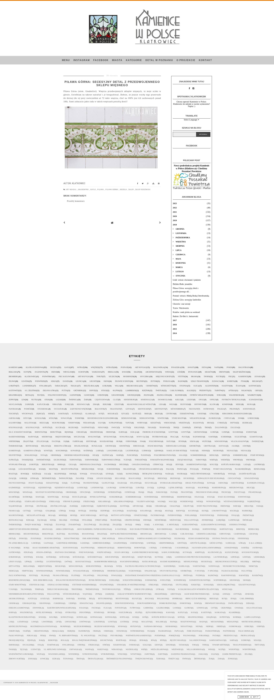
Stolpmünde (105, 585)
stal (40, 645)
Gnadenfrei (83, 189)
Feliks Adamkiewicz (197, 538)
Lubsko (145, 451)
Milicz (249, 488)
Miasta (117, 60)
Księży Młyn (143, 557)
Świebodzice (14, 446)
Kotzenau (28, 488)
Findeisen (242, 538)
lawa (33, 622)
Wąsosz (86, 594)
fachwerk (109, 465)
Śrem (207, 428)
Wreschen (168, 423)
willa (117, 386)
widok (146, 520)
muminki (64, 626)
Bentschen (31, 446)
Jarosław (13, 418)
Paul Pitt (245, 571)
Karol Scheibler (169, 552)
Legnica (79, 381)
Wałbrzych (252, 395)
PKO (140, 492)
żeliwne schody (122, 381)
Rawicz (39, 497)
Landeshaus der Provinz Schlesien (191, 557)
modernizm (128, 377)
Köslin (52, 418)
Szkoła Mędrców (225, 585)
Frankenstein (89, 483)
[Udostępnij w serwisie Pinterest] (159, 184)
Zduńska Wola (57, 506)
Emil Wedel (107, 538)
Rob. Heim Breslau (42, 580)
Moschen (13, 492)
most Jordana (87, 515)
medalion (231, 622)
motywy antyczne (120, 515)
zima (95, 404)
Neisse (205, 451)
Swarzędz (26, 460)
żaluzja (234, 428)
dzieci (236, 506)
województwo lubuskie (20, 654)
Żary (86, 400)
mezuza (43, 423)
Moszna (26, 492)
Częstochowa (101, 400)
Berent (239, 529)
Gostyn (172, 432)
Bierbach (252, 529)
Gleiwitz (74, 395)
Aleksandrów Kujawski (212, 525)
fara (258, 506)
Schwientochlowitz (198, 580)
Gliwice (87, 395)
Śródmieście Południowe (118, 659)
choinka (13, 603)
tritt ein (259, 645)
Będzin (68, 432)
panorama (14, 409)
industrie (83, 612)
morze (62, 515)
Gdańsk (25, 381)
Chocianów (233, 478)
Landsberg (28, 386)
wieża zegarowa (158, 649)
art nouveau (84, 377)
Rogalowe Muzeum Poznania (69, 580)
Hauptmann (86, 548)
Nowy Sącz (142, 437)
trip (175, 428)
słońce (135, 414)
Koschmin (60, 451)
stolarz (86, 520)
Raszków (256, 575)
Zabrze (28, 404)
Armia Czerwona (63, 529)
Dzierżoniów (186, 414)
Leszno (190, 400)
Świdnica (73, 400)
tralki (151, 428)
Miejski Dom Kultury (225, 562)
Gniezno (101, 395)
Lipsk (27, 562)
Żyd (89, 478)
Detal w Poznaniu (159, 60)
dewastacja (85, 603)
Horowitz (138, 548)
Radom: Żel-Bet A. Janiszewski (185, 316)
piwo (51, 636)
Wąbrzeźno (252, 502)
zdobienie (206, 520)
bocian (148, 599)
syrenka (133, 645)
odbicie (247, 626)
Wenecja (226, 589)
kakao (169, 612)
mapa (172, 622)
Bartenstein (208, 529)
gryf (257, 391)
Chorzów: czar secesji (181, 304)
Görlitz (213, 414)
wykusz (121, 654)
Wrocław (67, 372)
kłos (204, 511)
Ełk (63, 483)
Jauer (234, 446)
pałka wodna (15, 636)
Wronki (249, 460)
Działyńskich (70, 538)
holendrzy (25, 612)
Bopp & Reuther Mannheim (122, 534)
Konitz (47, 451)
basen (81, 599)
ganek (176, 608)
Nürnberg (97, 571)
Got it (256, 697)
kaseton (205, 612)
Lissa (161, 404)
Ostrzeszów (113, 492)
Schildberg (114, 497)
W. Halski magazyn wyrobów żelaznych (197, 589)
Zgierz (73, 506)
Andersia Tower (236, 525)
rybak (143, 640)
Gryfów (181, 543)
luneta (111, 622)
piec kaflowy (65, 377)
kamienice (243, 377)
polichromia (155, 441)
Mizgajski (28, 566)
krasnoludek (194, 617)
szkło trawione (198, 381)
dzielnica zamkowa (18, 608)
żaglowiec (220, 428)
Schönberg (219, 580)
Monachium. (74, 566)
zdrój (196, 428)
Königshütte (167, 386)
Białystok (100, 409)
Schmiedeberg (197, 455)
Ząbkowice (86, 506)
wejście (205, 441)
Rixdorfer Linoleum (18, 580)
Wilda (172, 404)
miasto (52, 469)
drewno (223, 372)
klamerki (233, 612)
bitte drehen (104, 599)
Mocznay (78, 437)
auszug (43, 599)
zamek (185, 428)
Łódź (179, 372)
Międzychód (44, 566)
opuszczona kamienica (150, 469)
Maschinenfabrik (128, 562)
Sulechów (239, 437)
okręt (70, 631)
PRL (149, 492)
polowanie (188, 636)
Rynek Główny (97, 497)
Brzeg (158, 414)
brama (194, 377)
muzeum (72, 428)
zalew (214, 654)
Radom (181, 381)
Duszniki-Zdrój (51, 538)
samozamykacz (216, 640)
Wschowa (26, 414)
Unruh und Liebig (142, 589)
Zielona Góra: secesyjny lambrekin (187, 300)
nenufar (102, 428)
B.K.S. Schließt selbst (19, 432)
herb (50, 414)
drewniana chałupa (89, 465)
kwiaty (191, 367)
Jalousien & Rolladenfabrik (205, 548)
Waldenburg (235, 395)
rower (24, 474)
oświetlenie (139, 515)
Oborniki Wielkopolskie (75, 455)
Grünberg (78, 391)
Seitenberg (166, 497)
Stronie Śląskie (70, 502)
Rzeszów (155, 423)
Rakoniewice (227, 575)
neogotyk (185, 626)
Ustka (159, 589)
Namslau (183, 566)
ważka (168, 474)
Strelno (152, 585)
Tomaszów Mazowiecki (161, 460)
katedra (76, 414)
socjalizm (27, 645)
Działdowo (51, 483)
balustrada (244, 367)
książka (210, 617)
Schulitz (164, 580)
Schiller (113, 580)
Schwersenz (150, 497)
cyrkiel (221, 423)
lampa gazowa (251, 617)
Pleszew (145, 455)
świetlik (160, 391)
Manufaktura (82, 562)
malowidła (158, 367)
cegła (71, 465)
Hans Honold (69, 548)
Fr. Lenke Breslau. (17, 543)
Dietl (11, 538)
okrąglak (57, 631)
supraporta (114, 423)
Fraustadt (115, 409)
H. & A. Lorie (254, 543)
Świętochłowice (143, 659)
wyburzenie (106, 654)
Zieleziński (160, 594)
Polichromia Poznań (164, 455)
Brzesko (174, 478)
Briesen (161, 478)
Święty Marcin (32, 525)
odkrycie (13, 631)
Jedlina (27, 552)
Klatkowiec (30, 377)
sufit (26, 372)
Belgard (119, 478)
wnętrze (95, 367)
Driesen (109, 432)
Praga (173, 437)
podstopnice (206, 515)
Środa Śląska (94, 659)
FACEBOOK (101, 60)
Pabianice (160, 492)
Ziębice (39, 414)
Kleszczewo (230, 552)
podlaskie (190, 515)
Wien (198, 502)
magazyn (145, 622)
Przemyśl (203, 391)
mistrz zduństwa (17, 626)
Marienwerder (16, 437)
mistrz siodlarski (250, 622)
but (223, 599)
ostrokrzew (136, 631)
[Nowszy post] (64, 223)
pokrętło (173, 636)
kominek (226, 404)
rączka (41, 520)
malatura (29, 423)
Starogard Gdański (34, 502)
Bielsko (255, 381)
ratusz (170, 441)
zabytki (162, 654)
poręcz (68, 404)
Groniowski (199, 432)
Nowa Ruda (30, 455)
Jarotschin (236, 483)
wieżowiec (176, 649)
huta (57, 612)
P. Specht (212, 571)
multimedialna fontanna (42, 626)
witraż (80, 367)
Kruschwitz (111, 557)
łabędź (219, 520)
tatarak (183, 645)
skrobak (13, 645)
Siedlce (212, 455)
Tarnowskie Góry (110, 460)
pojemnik (159, 636)
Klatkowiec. (214, 552)
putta (64, 391)
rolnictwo (105, 640)
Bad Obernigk (163, 529)
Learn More (244, 697)
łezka (55, 659)
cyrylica (228, 418)
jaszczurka (124, 612)
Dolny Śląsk (35, 483)
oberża (220, 626)
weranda (115, 649)
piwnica (181, 469)
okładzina (128, 469)
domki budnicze (166, 603)
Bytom (154, 381)
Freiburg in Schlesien (153, 432)
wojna (40, 654)
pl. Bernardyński (67, 636)
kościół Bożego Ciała (162, 617)
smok (71, 474)
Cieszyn (118, 404)
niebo (208, 626)
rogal (64, 640)
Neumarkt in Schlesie (233, 566)
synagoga (95, 474)
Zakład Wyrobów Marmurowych (133, 594)
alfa (215, 594)
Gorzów (12, 386)
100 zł (127, 525)
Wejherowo (185, 502)
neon (198, 626)
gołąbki (49, 511)
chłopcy (187, 506)
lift (58, 622)
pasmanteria (211, 631)
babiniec (57, 599)
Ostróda (129, 492)
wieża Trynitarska (199, 474)
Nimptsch (26, 571)
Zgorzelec (213, 418)
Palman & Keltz (228, 571)
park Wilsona (193, 631)
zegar (247, 654)
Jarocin (222, 483)
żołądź (116, 525)
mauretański (15, 515)
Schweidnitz (255, 400)
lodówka (83, 622)
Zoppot (12, 400)
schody (82, 372)
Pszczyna (238, 492)
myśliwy (134, 626)
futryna (134, 608)
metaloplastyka (35, 515)
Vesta (170, 589)
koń (144, 617)
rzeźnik (145, 391)
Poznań (124, 367)
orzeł (95, 631)
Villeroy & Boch (144, 502)
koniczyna (66, 617)
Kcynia (186, 552)
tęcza (22, 649)
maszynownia (187, 622)
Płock (185, 437)
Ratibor (26, 497)
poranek (203, 636)
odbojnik (130, 441)
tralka (74, 386)
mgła (50, 515)
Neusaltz (231, 451)
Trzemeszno (91, 589)
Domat (22, 538)
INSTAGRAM (81, 60)
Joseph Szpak (103, 552)
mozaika (112, 414)
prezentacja (229, 636)
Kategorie (134, 60)
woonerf (72, 654)
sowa (82, 474)
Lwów (67, 562)
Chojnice (109, 446)
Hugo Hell (150, 483)
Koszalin (39, 418)
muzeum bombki (81, 626)
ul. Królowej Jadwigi (54, 649)
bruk (209, 423)
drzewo (224, 506)
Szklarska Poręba (122, 502)
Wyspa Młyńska (16, 465)
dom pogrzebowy (145, 603)
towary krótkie (219, 645)
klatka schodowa (34, 367)
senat (256, 640)
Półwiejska (253, 492)
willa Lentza (190, 520)
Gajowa (47, 543)
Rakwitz (243, 575)
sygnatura (59, 409)
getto (26, 511)
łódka (33, 478)
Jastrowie (13, 552)
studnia (183, 386)
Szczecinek (59, 460)
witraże (110, 367)
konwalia (95, 617)
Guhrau (229, 543)
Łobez (22, 478)
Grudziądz (132, 395)
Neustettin (14, 455)
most (72, 515)
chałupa (174, 506)
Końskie (50, 557)
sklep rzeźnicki (143, 189)
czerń (71, 603)
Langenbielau (113, 451)
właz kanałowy (238, 441)
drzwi (54, 372)
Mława (107, 566)
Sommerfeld (239, 455)
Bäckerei (188, 478)
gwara (238, 608)
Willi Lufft (52, 594)
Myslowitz (93, 437)
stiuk (47, 400)
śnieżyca (172, 659)
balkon (245, 391)
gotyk (37, 511)
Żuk (210, 659)
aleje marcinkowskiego (195, 594)
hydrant (69, 612)
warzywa (101, 649)
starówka (52, 645)
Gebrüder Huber (100, 543)
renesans (258, 469)
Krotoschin (143, 409)
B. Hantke (119, 529)
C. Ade (172, 534)
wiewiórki (159, 520)
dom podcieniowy (123, 603)
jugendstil (40, 372)
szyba (108, 474)
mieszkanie (86, 469)
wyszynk (134, 654)
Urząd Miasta (183, 460)
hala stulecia (253, 608)
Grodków (193, 446)
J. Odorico (165, 548)
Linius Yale (14, 562)
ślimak (159, 659)
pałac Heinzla (245, 631)
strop (80, 645)
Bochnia (148, 478)
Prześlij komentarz (76, 201)
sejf (52, 520)
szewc (157, 645)
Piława (100, 189)
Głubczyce (107, 483)
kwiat (125, 372)
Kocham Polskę (249, 552)
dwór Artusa (234, 603)
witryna (141, 423)
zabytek (149, 654)
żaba (220, 659)
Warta (212, 460)
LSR (168, 557)
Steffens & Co (35, 585)
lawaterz (46, 622)
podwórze (40, 381)
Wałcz (172, 502)
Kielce (178, 400)
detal (204, 367)
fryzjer (122, 465)
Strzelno (166, 585)
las (10, 622)
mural (250, 404)
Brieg (147, 414)
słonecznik (131, 474)
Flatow (74, 483)
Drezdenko (95, 432)
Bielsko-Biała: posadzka (182, 284)
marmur (246, 511)
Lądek (160, 488)
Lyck (149, 488)
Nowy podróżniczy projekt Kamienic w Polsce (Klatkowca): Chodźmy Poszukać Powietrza (191, 168)
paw (142, 441)
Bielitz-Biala (90, 386)
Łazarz (59, 400)
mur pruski (57, 423)
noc (99, 469)
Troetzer (75, 589)
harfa (12, 612)
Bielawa (45, 446)
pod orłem (115, 636)
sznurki (169, 645)
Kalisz (190, 391)
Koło (38, 557)
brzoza (212, 599)
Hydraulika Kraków (170, 483)
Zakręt (108, 594)
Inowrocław (164, 400)
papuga (178, 631)
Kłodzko (179, 395)
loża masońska (26, 469)
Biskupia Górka (61, 446)
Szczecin (113, 377)
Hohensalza (147, 400)
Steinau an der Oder (57, 585)
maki (41, 469)
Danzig (66, 381)
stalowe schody (56, 395)
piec (230, 377)
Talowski (25, 589)
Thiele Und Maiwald (56, 589)
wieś (143, 649)
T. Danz (12, 589)
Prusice (225, 492)
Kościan (63, 557)
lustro (123, 622)
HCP (25, 548)
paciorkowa (156, 515)
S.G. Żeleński (31, 391)
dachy (55, 441)
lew (23, 400)
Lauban (110, 488)
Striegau (53, 502)
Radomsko (198, 437)
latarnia (21, 622)
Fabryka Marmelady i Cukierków (153, 538)
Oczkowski (134, 571)
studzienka (43, 409)
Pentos (32, 575)
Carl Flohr (175, 391)
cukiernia (58, 603)
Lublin (105, 386)
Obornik (55, 455)
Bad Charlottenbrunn (141, 529)
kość (180, 617)
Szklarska (103, 502)
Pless (173, 492)
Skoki (245, 580)
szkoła (193, 441)
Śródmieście (48, 478)
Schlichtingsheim (131, 580)
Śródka (246, 520)
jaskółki (62, 414)
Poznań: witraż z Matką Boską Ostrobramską (191, 296)
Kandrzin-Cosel (254, 483)
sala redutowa (196, 640)
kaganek (117, 511)
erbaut (247, 506)
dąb (65, 441)
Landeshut (96, 488)
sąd (118, 474)
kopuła (123, 617)
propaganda (247, 636)
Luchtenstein (52, 562)
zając (11, 478)
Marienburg (218, 488)
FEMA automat (125, 538)
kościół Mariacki (229, 465)
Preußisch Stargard (206, 492)
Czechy (252, 534)
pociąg (193, 469)
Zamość (32, 465)
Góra (241, 543)
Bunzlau (96, 446)
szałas (146, 645)
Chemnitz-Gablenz (205, 534)
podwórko (47, 377)
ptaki (243, 381)
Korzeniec (13, 557)
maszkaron (105, 441)
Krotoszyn (160, 409)
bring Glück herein (195, 599)
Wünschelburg (70, 594)
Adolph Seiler (103, 478)
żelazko (103, 525)
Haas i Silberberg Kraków (45, 548)
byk (232, 599)
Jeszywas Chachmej (64, 552)
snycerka (145, 377)
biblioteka (47, 465)
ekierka (246, 423)
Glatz (115, 400)
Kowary (74, 451)
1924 (146, 525)
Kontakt (205, 60)
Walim (160, 502)
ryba (131, 640)
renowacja (82, 404)
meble (239, 404)
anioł (225, 594)
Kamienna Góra (31, 451)
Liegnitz (93, 381)
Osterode (98, 492)
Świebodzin (14, 525)
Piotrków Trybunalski (232, 400)
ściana (239, 386)
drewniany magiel (214, 603)
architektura (152, 372)
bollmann (162, 599)
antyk (236, 594)
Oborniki (70, 492)
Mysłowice (109, 437)
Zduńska (41, 506)
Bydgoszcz (193, 372)
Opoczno (84, 492)
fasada (82, 608)
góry (61, 511)
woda (230, 474)
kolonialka (14, 428)
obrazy (56, 404)
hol (168, 465)
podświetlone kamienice (137, 636)
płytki (219, 377)
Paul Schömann (16, 575)
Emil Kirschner (89, 538)
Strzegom (88, 502)
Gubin (224, 432)
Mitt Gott (13, 566)
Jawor (245, 446)
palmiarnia (163, 631)
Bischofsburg (30, 534)
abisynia (174, 594)
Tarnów (218, 391)
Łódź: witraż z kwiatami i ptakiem (187, 280)
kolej (41, 617)
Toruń (99, 377)
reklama (13, 372)
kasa (193, 612)
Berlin (106, 404)
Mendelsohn (190, 562)
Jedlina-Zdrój (42, 552)
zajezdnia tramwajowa (182, 654)
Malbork (202, 488)
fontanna (119, 608)
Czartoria (238, 534)
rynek (181, 441)
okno (106, 381)
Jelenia (147, 395)
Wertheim (13, 441)
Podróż (78, 418)
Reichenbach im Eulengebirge (101, 418)
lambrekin (131, 391)
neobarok (170, 626)
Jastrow (256, 548)
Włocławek (14, 404)
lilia (11, 469)
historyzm (199, 404)
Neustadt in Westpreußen (48, 492)
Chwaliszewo (250, 478)
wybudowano (88, 654)
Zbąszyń (27, 441)
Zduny (28, 506)
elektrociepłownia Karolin (60, 608)
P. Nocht (199, 571)
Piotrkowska (158, 437)
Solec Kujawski (225, 497)
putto (126, 428)
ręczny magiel (177, 640)
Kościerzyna (94, 557)
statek (73, 520)
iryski (110, 612)
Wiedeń (224, 460)
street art (100, 520)
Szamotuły (255, 437)
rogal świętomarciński (83, 640)
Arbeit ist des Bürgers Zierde (22, 529)
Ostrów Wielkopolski (200, 395)
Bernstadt (40, 432)
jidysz (178, 465)
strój (105, 645)
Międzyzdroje (61, 437)
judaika (258, 377)
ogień (25, 631)
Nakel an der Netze (176, 451)
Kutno (158, 557)
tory (204, 645)
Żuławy (59, 525)
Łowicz (43, 659)
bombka (176, 599)
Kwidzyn (250, 432)
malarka (160, 622)
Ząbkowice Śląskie (106, 506)
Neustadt (193, 409)
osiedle (107, 631)
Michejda (205, 562)
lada (246, 465)
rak (41, 640)
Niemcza (13, 571)
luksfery (98, 622)
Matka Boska (148, 562)
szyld (124, 414)
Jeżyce (26, 418)
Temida (38, 589)
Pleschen (131, 455)
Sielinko (234, 580)
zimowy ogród (16, 659)
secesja (124, 189)
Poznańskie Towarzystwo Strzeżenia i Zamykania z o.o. (151, 575)
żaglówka (89, 525)
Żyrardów (73, 525)
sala (46, 474)
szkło (54, 381)
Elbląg (133, 432)
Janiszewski (230, 548)
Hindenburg (129, 400)
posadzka (176, 367)
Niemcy (252, 566)
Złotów (123, 506)
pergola (31, 636)
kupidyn (224, 617)
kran (157, 511)
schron (244, 640)
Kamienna (13, 451)
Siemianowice (127, 418)
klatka (213, 404)
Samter (211, 437)
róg (153, 640)
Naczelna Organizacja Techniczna (141, 566)
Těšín (126, 589)
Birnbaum (13, 534)
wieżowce (174, 520)
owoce (114, 428)
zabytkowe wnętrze (79, 409)
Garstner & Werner (66, 543)
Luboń (38, 562)
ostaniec (120, 631)
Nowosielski (62, 571)
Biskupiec (46, 534)
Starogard (14, 502)
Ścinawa (67, 659)
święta (47, 525)
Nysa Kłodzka (80, 571)
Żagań (79, 478)
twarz (12, 649)
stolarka (44, 386)
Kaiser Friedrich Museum (144, 552)
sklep (131, 189)
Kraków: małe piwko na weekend (186, 312)
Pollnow (101, 575)
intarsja (98, 612)
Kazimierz (13, 488)
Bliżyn (60, 534)
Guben (213, 432)
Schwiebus (179, 580)
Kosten (27, 557)
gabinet (147, 608)
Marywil (32, 437)
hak (71, 511)
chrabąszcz (28, 603)
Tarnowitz (74, 460)
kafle (93, 189)
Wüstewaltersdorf (233, 502)
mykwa (121, 626)
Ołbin (118, 455)
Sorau (220, 395)
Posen (229, 367)
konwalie (109, 617)
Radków (212, 575)
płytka (34, 400)
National (212, 566)
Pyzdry (199, 575)
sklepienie (59, 474)
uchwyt (34, 649)
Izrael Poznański (193, 483)
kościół (46, 428)
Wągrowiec (14, 506)
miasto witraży (68, 469)
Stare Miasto (178, 418)
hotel (81, 511)
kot (100, 414)
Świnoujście (64, 478)
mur (118, 441)
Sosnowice (243, 497)
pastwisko (228, 631)
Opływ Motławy (167, 571)
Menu (66, 60)
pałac (169, 469)
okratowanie (40, 631)
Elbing (122, 432)
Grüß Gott (214, 543)
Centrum (170, 414)
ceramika (159, 506)
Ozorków (185, 571)
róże (162, 640)
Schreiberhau (132, 497)
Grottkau (208, 446)
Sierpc (225, 455)
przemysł (247, 515)
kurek (236, 617)
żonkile (231, 659)
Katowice (253, 386)
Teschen (12, 414)
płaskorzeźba (241, 469)
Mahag (189, 488)
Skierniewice (183, 497)
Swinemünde (42, 460)
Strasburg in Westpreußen (130, 585)
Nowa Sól (65, 418)
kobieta (231, 381)
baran (69, 599)
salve (100, 423)
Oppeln (213, 400)
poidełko (221, 515)
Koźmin (87, 451)
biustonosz (121, 599)
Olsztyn (226, 386)
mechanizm (216, 622)
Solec (209, 497)
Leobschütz (124, 488)
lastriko (258, 465)
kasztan (131, 511)
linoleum (69, 622)
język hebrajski (153, 612)
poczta (101, 636)
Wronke (237, 460)
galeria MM (161, 608)
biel (91, 599)
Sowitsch (162, 418)
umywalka (74, 649)
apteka (231, 391)
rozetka (120, 640)
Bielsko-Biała (133, 386)
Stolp (103, 391)
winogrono (219, 441)
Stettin (181, 377)
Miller (243, 562)
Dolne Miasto (154, 446)
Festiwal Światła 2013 (222, 538)
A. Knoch (157, 525)
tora (194, 645)
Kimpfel (199, 552)
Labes (98, 451)
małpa (202, 622)
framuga (13, 511)
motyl (102, 515)
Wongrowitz (212, 502)
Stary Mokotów (16, 585)
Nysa (43, 455)
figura (95, 608)
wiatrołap (131, 649)
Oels (94, 455)
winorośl (218, 474)
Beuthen (140, 381)
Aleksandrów (189, 525)
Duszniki (35, 538)
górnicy (157, 465)
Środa (79, 659)
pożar (215, 636)
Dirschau (137, 446)
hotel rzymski (43, 612)
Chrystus (223, 534)
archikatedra (15, 599)
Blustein (72, 534)
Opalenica (149, 571)
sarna (233, 640)
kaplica (182, 612)
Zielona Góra (49, 391)
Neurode (217, 451)
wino (210, 649)
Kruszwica (127, 557)
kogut (213, 465)
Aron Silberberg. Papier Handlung (93, 529)
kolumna (144, 511)
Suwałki (207, 585)
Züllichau (41, 441)
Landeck (81, 488)
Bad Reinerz (181, 529)
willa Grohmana (195, 649)
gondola (201, 608)
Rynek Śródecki (96, 580)
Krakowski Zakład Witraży (140, 404)
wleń (220, 649)
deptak (233, 423)
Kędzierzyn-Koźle (63, 488)
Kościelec (77, 557)
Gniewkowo (135, 543)
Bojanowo (87, 534)
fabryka (77, 441)
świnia (185, 659)
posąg (234, 515)
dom (240, 418)
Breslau (112, 372)
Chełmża (80, 432)
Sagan (182, 455)
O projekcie (186, 60)
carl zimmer (246, 599)
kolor (52, 617)
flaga (106, 608)
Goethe (150, 543)
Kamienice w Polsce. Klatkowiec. (34, 682)
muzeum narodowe (103, 626)
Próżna (186, 575)
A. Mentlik (172, 525)
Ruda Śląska (78, 497)
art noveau (71, 189)
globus (187, 608)
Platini (74, 575)
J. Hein (152, 548)
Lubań (139, 488)
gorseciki (252, 418)
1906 (137, 525)
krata (168, 511)
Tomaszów (140, 460)
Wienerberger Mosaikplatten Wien (25, 594)
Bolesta (101, 534)
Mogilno (59, 566)
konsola (81, 617)
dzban (249, 603)
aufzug (31, 599)
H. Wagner (13, 548)
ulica (196, 386)
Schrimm (225, 437)
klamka (89, 414)
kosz (134, 617)
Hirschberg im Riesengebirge (236, 414)
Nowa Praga (125, 437)
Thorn (207, 377)
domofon (184, 603)
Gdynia (129, 409)
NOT (118, 566)
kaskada (219, 612)
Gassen (83, 543)
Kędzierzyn (43, 488)
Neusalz (245, 451)
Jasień (244, 548)
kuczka (59, 428)
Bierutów (54, 432)
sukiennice (118, 645)
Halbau (121, 483)
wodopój (233, 649)
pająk (150, 631)
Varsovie (200, 460)
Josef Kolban (85, 552)
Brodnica (145, 534)
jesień (92, 511)
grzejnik (225, 608)
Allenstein (210, 386)
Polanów (87, 575)
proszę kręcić (15, 640)
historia (90, 441)
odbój (259, 626)
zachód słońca (246, 474)
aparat (248, 594)
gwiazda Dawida (140, 465)
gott (213, 608)
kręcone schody (164, 377)
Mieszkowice (235, 488)
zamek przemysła (230, 654)
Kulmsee (237, 432)
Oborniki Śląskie (115, 571)
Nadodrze (168, 566)
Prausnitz (186, 492)
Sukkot (194, 585)
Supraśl (12, 460)
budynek (184, 404)
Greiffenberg (165, 543)
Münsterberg (177, 409)
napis (216, 367)
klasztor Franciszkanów (21, 617)
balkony (197, 423)
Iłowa (210, 483)
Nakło (193, 451)
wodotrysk (247, 649)
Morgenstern (92, 566)
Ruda (64, 497)
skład (62, 520)
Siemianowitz (145, 418)
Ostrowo (207, 409)
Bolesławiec (80, 446)
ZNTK (97, 594)
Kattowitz (14, 391)
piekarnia (88, 423)
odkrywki (73, 423)
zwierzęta (256, 441)
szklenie (138, 428)
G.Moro (34, 543)
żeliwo (12, 381)
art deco (137, 506)
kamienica (14, 367)
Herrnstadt (123, 548)
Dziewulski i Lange (175, 446)
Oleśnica (106, 455)
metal (28, 395)
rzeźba (35, 474)
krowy (179, 511)
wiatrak (181, 474)
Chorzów (150, 386)
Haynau (222, 446)
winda (168, 372)
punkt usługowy (221, 469)
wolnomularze (55, 654)
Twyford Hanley (110, 589)
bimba (60, 465)
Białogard (134, 478)
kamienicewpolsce (195, 465)
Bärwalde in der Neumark (210, 478)
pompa (205, 469)
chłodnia (43, 603)
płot (39, 395)
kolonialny (31, 428)
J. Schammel (180, 548)
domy (197, 603)
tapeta (128, 423)
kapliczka (42, 404)
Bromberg (13, 377)
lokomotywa (218, 511)
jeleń (137, 612)
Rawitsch (52, 497)
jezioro (103, 511)
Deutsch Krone (16, 483)
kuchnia (192, 511)
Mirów (255, 562)
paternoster (174, 515)
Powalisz (115, 575)
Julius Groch (120, 552)
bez (148, 506)
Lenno (245, 557)
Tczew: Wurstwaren (181, 308)
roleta (12, 474)
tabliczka (59, 386)
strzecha (92, 645)
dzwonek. (37, 608)
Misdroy (46, 437)
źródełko (198, 659)
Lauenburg (131, 451)
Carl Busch (185, 534)
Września (183, 423)
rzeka (29, 520)
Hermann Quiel (105, 548)
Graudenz (116, 395)
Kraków (209, 372)
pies (42, 636)
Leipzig (234, 557)
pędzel (30, 640)
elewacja (216, 381)
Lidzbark (258, 557)
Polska (220, 409)
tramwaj (163, 428)
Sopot (92, 391)
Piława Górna (112, 189)
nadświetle (86, 428)
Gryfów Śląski (197, 543)
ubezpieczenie (131, 520)
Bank (194, 529)
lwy (134, 622)
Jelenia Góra (163, 395)
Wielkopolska (196, 418)
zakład (202, 654)
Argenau (46, 529)
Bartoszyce (225, 529)
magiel (233, 511)
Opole (201, 400)
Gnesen (200, 414)
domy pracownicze (206, 506)
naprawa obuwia (152, 626)
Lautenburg (219, 557)
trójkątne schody (151, 474)
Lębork (157, 451)
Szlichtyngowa (245, 585)
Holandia (134, 483)
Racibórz (13, 497)
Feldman (178, 538)
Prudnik (233, 409)
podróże (28, 409)
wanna (88, 649)
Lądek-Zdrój (174, 488)
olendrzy (83, 631)
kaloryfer (14, 423)
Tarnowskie (90, 460)
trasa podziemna (241, 645)
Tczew (126, 460)
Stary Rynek (256, 455)
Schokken (150, 580)
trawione (114, 520)
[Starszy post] (160, 223)
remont (51, 640)
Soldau (198, 497)
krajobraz (14, 395)
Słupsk (116, 391)
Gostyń (184, 432)
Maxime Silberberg (169, 562)
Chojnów (123, 446)
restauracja (15, 520)
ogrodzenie (112, 469)
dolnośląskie (103, 603)
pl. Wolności (87, 636)
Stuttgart (181, 585)
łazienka (232, 520)
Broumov (159, 534)
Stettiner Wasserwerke (83, 585)
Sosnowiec (248, 409)
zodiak (31, 659)
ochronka (234, 626)
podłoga (167, 381)
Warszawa (97, 372)
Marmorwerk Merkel (104, 562)
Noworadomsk (43, 571)
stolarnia (67, 645)
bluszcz (136, 599)
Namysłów (198, 566)
